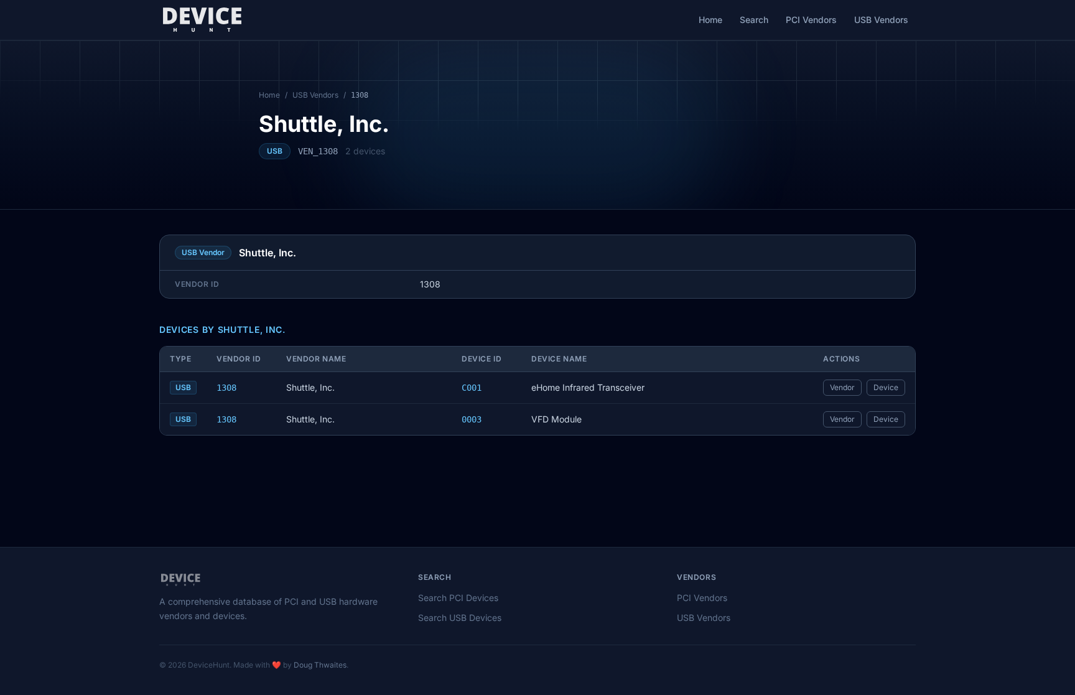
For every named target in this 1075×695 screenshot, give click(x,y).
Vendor (842, 387)
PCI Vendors (811, 19)
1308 (226, 388)
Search (754, 19)
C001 (472, 388)
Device (885, 387)
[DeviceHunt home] (201, 20)
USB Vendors (881, 19)
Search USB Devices (459, 617)
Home (710, 19)
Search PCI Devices (458, 597)
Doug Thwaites (320, 664)
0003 (472, 419)
